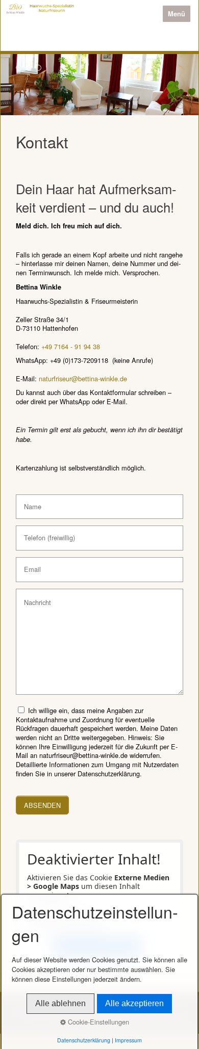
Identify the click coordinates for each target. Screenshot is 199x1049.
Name (30, 503)
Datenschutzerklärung (83, 1040)
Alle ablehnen (60, 1003)
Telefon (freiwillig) (43, 534)
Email (30, 565)
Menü (176, 13)
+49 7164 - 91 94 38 (70, 346)
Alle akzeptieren (134, 1003)
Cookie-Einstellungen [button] (97, 1022)
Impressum (128, 1040)
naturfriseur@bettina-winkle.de (83, 378)
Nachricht (34, 597)
